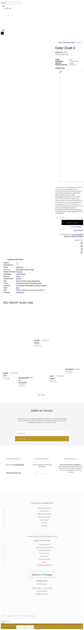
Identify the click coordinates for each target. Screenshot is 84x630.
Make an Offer (78, 230)
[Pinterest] (81, 252)
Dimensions (60, 68)
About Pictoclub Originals (44, 547)
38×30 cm (26, 290)
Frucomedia (31, 616)
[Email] (81, 243)
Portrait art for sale (22, 283)
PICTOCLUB (12, 616)
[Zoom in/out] (2, 621)
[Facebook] (81, 246)
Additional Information (15, 259)
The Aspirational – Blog (44, 565)
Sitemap (44, 525)
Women (43, 285)
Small (18, 281)
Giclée (18, 274)
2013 (17, 288)
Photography (29, 285)
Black (22, 269)
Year (57, 59)
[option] (10, 8)
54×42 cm (34, 290)
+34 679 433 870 (77, 234)
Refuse (29, 627)
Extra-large (36, 281)
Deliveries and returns (44, 514)
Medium (58, 63)
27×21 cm (19, 290)
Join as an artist (44, 553)
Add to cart (72, 222)
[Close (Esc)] (8, 621)
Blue (32, 269)
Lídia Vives (19, 267)
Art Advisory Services (44, 550)
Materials (59, 61)
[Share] (6, 621)
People (21, 285)
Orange (27, 269)
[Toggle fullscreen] (4, 621)
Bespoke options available (73, 236)
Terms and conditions (44, 508)
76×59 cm (41, 290)
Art (17, 285)
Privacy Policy (44, 511)
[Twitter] (81, 249)
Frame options (61, 65)
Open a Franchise (44, 559)
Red (17, 269)
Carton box (20, 292)
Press (44, 562)
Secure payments (44, 517)
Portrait (18, 278)
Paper (23, 274)
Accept (20, 627)
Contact (44, 522)
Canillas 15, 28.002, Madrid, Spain (42, 588)
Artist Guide (44, 556)
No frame (19, 272)
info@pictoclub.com (13, 473)
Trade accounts (44, 520)
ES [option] (10, 8)
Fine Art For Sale (35, 283)
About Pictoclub (44, 544)
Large (29, 281)
